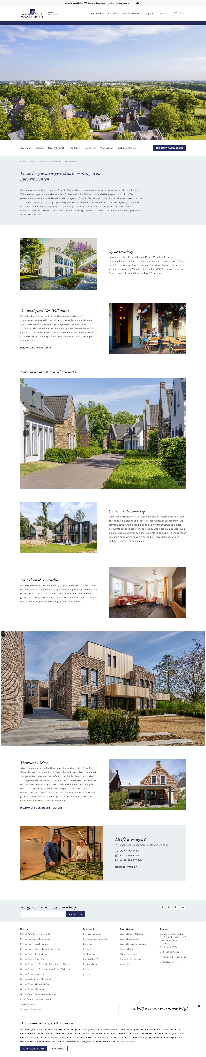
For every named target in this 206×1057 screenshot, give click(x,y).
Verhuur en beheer (127, 148)
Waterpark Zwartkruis (30, 1009)
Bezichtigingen (90, 964)
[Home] (180, 13)
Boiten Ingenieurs (128, 954)
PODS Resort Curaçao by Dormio (36, 999)
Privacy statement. (126, 1041)
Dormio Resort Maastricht (32, 974)
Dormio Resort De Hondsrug (33, 954)
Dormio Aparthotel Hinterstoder (35, 934)
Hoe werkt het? (131, 13)
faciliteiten (81, 206)
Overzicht (25, 148)
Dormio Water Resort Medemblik (36, 979)
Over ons (87, 944)
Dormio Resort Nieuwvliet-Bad (34, 984)
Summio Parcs (127, 949)
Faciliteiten (74, 148)
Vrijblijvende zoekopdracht (173, 957)
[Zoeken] (184, 13)
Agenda (150, 13)
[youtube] (183, 907)
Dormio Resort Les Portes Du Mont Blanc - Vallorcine (45, 969)
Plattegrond (106, 148)
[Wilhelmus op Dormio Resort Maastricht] (147, 328)
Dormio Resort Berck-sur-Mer (34, 944)
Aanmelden (75, 914)
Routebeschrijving (168, 962)
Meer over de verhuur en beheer (41, 808)
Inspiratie (87, 949)
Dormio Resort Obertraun (32, 989)
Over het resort (56, 148)
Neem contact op (126, 867)
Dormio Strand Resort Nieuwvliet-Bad (38, 994)
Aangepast (58, 1049)
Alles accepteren (33, 1049)
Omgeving (90, 148)
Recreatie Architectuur (131, 959)
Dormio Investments (129, 939)
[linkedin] (176, 907)
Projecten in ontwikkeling (95, 939)
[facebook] (163, 907)
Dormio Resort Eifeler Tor (32, 959)
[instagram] (169, 907)
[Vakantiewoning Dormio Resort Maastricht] (147, 784)
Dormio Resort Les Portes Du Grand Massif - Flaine (44, 964)
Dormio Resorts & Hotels (131, 934)
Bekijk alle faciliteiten (36, 348)
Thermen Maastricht (44, 597)
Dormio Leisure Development (134, 944)
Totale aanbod (96, 13)
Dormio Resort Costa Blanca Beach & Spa (40, 949)
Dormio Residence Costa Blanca (35, 939)
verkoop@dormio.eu (131, 860)
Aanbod (39, 148)
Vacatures (125, 964)
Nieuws (86, 969)
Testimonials (89, 954)
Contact (163, 13)
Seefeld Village (27, 1004)
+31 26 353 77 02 (129, 851)
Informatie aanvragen (169, 148)
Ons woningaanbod (92, 934)
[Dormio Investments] (45, 13)
